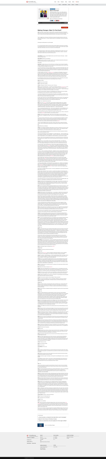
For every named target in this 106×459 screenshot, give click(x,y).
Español (77, 4)
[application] (53, 23)
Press (69, 4)
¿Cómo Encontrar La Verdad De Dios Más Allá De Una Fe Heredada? (52, 417)
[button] (50, 20)
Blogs (60, 4)
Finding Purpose (60, 18)
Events (73, 4)
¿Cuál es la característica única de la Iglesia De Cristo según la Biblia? (52, 420)
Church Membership (55, 18)
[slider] (66, 23)
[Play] (39, 22)
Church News (64, 4)
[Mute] (64, 22)
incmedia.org (31, 1)
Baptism (51, 18)
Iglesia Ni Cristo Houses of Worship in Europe (47, 418)
